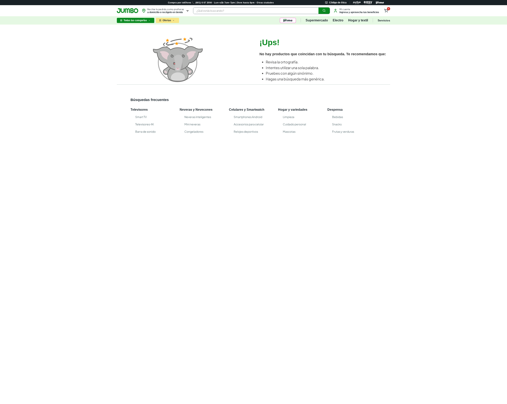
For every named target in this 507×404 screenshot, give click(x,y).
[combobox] (261, 10)
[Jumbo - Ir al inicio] (127, 10)
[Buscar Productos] (324, 10)
